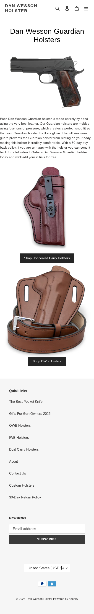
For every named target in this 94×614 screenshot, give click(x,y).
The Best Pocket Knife (25, 401)
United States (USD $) (46, 568)
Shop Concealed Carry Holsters (47, 258)
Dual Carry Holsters (24, 449)
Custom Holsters (21, 485)
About (13, 461)
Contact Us (17, 473)
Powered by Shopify (65, 599)
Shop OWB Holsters (47, 361)
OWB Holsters (20, 425)
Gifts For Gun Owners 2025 (29, 413)
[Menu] (86, 8)
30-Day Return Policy (25, 497)
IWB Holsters (19, 437)
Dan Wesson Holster (21, 8)
